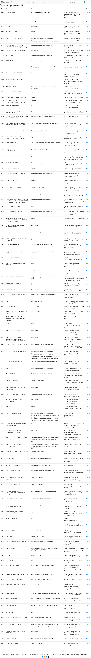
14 (37, 651)
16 (43, 651)
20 (55, 651)
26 (74, 651)
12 (31, 651)
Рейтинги (38, 2)
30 (87, 651)
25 (71, 651)
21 (58, 651)
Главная (20, 2)
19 (52, 651)
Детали (88, 12)
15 (40, 651)
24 (68, 651)
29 (84, 651)
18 (49, 651)
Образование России (8, 2)
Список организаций (29, 2)
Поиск (87, 2)
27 (78, 651)
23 (65, 651)
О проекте (45, 2)
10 (26, 651)
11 (28, 651)
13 (34, 651)
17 (46, 651)
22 (62, 651)
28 (81, 651)
